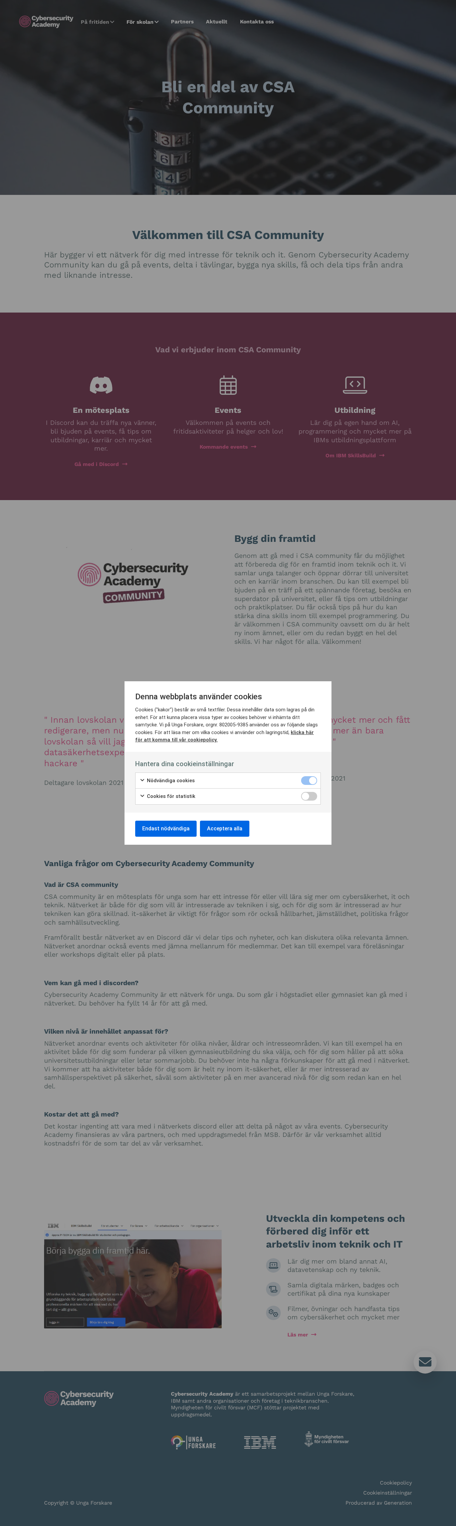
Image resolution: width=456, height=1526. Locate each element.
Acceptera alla (224, 828)
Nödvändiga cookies (170, 781)
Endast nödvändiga (166, 828)
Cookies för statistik (170, 796)
